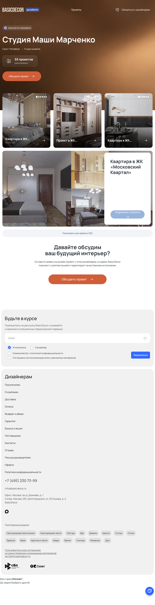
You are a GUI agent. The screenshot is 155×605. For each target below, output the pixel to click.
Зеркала (11, 540)
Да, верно (5, 582)
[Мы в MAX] (7, 511)
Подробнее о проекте (127, 212)
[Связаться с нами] (149, 591)
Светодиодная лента (50, 533)
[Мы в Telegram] (31, 511)
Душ (107, 540)
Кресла (106, 533)
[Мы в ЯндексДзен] (25, 511)
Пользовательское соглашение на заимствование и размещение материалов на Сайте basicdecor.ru (30, 553)
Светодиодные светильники (21, 533)
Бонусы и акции (13, 428)
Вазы (22, 540)
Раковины (95, 540)
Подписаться (141, 355)
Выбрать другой (21, 582)
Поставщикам (13, 435)
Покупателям (12, 384)
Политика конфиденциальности (23, 472)
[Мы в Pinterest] (13, 511)
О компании (11, 392)
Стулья (118, 533)
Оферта (9, 464)
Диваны (93, 533)
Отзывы (9, 450)
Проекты (76, 9)
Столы (131, 533)
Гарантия (10, 421)
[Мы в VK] (19, 511)
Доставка (10, 399)
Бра (82, 533)
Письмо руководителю (18, 457)
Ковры (56, 540)
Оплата (9, 406)
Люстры (71, 533)
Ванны (67, 540)
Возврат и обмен (14, 414)
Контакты (10, 443)
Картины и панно (39, 540)
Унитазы (80, 540)
